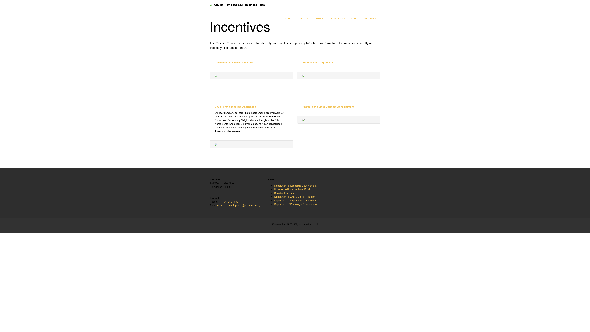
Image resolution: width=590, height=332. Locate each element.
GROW (303, 18)
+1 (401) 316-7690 (228, 201)
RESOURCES (337, 18)
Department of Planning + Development (295, 204)
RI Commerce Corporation (317, 62)
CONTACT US (370, 18)
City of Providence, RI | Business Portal (240, 4)
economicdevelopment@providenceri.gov (240, 205)
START (288, 18)
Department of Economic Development (295, 185)
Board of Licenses (284, 193)
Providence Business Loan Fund (234, 62)
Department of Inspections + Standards (295, 200)
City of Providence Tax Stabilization (235, 106)
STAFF (354, 18)
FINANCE (318, 18)
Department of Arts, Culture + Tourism (294, 196)
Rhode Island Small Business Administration (328, 106)
